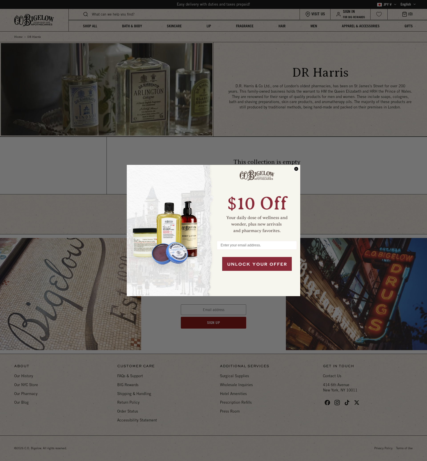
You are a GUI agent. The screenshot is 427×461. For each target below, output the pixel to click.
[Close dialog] (296, 169)
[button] (257, 200)
